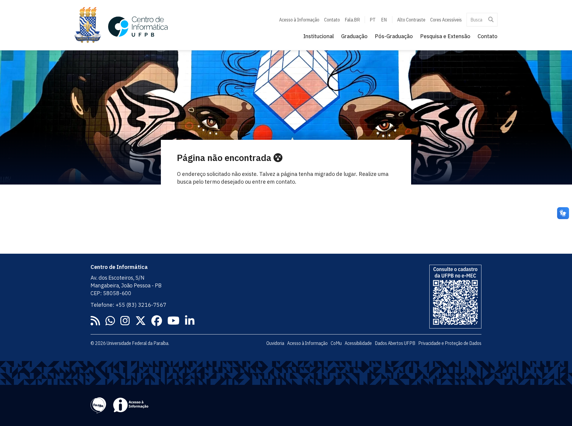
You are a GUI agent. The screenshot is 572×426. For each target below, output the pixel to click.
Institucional (318, 36)
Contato (332, 20)
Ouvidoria (275, 343)
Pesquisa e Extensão (445, 36)
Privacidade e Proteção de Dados (449, 343)
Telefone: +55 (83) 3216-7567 (128, 304)
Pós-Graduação (394, 36)
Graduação (354, 36)
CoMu (336, 343)
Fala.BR (352, 20)
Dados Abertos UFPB (395, 343)
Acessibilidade (358, 343)
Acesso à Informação (299, 20)
